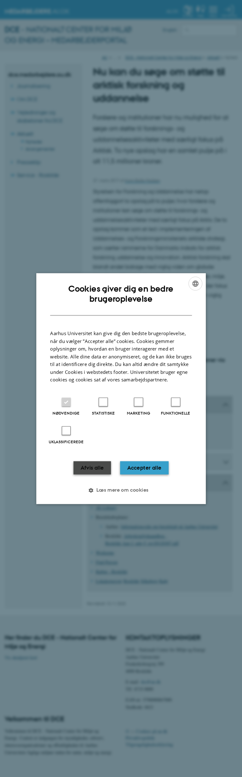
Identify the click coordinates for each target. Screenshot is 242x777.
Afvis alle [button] (92, 468)
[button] (120, 490)
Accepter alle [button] (144, 468)
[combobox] (195, 283)
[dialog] (121, 388)
